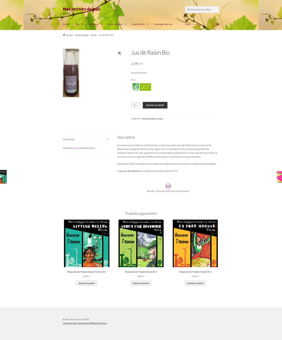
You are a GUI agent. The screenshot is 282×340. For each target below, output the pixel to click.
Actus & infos (138, 24)
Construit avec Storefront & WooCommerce (85, 323)
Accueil (66, 24)
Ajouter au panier (155, 104)
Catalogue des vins (163, 24)
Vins (77, 24)
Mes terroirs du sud (81, 9)
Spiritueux (93, 24)
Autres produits (115, 24)
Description (69, 139)
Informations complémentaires (79, 148)
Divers (93, 35)
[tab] (86, 139)
